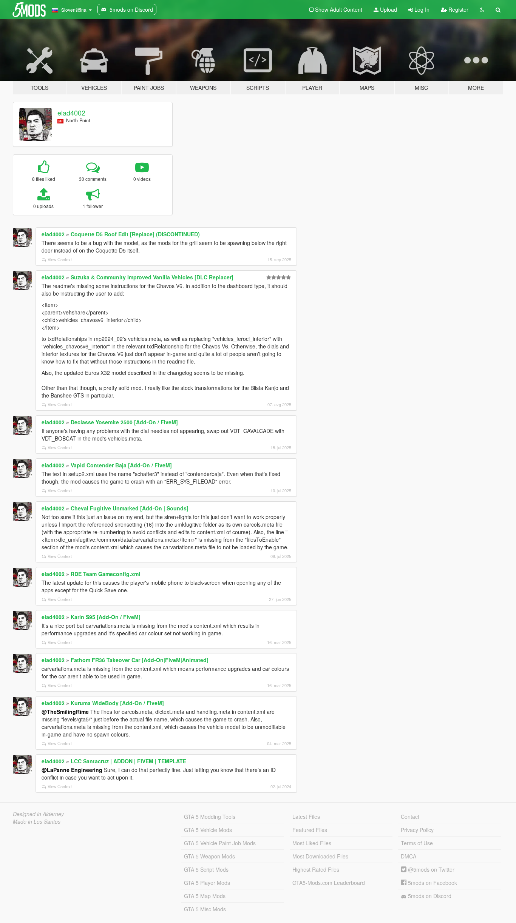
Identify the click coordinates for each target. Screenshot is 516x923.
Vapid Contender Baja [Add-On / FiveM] (121, 465)
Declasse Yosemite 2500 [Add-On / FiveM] (124, 422)
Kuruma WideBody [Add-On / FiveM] (117, 703)
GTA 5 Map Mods (205, 896)
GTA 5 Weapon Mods (209, 856)
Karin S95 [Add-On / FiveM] (106, 617)
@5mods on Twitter (430, 869)
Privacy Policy (417, 830)
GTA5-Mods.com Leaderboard (328, 882)
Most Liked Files (311, 843)
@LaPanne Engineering (72, 770)
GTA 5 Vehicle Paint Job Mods (220, 843)
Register (457, 9)
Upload (388, 9)
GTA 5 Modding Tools (209, 816)
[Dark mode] (482, 9)
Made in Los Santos (36, 821)
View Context (60, 259)
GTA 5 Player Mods (207, 882)
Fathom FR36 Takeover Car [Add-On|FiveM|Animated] (140, 660)
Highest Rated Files (315, 869)
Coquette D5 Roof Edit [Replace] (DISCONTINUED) (135, 234)
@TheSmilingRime (65, 711)
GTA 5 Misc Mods (205, 909)
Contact (410, 816)
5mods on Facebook (431, 882)
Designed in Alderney (38, 814)
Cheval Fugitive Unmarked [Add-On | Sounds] (129, 508)
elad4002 (71, 112)
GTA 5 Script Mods (206, 869)
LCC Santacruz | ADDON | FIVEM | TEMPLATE (128, 761)
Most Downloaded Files (320, 856)
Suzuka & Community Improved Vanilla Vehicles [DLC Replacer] (152, 277)
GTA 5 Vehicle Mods (208, 830)
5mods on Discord (428, 896)
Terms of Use (417, 843)
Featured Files (309, 830)
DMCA (408, 856)
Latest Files (306, 816)
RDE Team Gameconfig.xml (105, 574)
